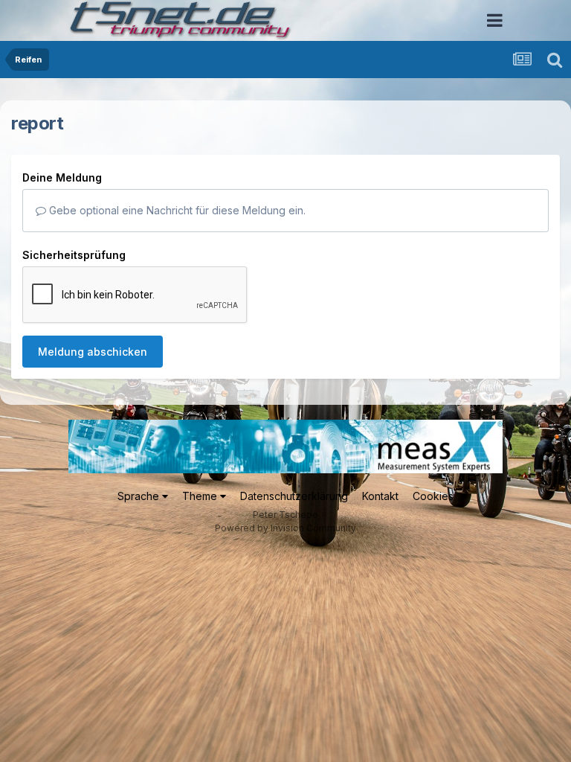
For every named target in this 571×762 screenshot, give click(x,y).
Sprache (139, 496)
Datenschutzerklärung (294, 496)
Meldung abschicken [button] (92, 351)
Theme (201, 496)
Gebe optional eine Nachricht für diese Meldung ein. (176, 210)
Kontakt (380, 496)
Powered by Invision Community (285, 528)
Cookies (433, 496)
